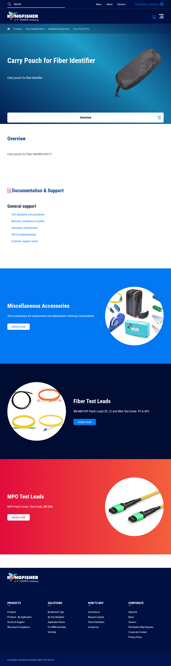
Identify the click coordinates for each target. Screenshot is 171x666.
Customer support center (24, 241)
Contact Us (93, 627)
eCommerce (94, 612)
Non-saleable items (35, 28)
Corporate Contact (137, 632)
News (99, 4)
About (109, 4)
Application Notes (56, 622)
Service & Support (16, 622)
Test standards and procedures (28, 214)
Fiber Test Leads (92, 401)
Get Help (52, 632)
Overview (85, 117)
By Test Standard (56, 617)
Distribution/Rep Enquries (140, 627)
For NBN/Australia (57, 627)
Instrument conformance (24, 227)
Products (18, 28)
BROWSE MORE (19, 326)
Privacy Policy (135, 637)
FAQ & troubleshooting (23, 234)
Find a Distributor (96, 622)
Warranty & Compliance (18, 627)
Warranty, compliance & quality (28, 221)
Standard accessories (58, 28)
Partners (121, 4)
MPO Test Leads (25, 496)
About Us (132, 612)
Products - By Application (19, 617)
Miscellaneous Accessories (38, 305)
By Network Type (56, 612)
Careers (132, 622)
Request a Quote (96, 617)
